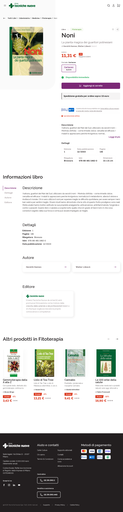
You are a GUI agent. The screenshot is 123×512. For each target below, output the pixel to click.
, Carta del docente (95, 111)
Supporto (46, 505)
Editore (8, 202)
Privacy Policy (60, 505)
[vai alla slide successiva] (117, 339)
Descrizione (10, 188)
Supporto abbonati (65, 450)
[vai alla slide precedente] (109, 339)
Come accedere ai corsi (65, 460)
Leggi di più (114, 137)
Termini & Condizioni (45, 459)
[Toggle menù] (5, 5)
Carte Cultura (42, 450)
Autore (8, 198)
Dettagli (9, 193)
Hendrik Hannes (70, 46)
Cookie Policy (74, 505)
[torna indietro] (4, 18)
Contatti (60, 455)
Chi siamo (41, 455)
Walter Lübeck (84, 46)
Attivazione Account (65, 466)
